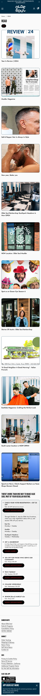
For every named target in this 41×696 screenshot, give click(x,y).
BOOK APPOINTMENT (13, 510)
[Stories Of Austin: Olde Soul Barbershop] (20, 312)
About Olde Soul (6, 624)
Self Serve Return (6, 647)
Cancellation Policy (7, 628)
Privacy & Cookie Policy (9, 659)
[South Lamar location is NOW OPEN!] (20, 429)
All (4, 26)
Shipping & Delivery (7, 642)
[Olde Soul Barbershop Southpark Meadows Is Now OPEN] (20, 196)
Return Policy (5, 645)
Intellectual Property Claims (10, 666)
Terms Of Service (6, 661)
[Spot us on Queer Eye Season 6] (20, 274)
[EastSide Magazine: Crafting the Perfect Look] (20, 391)
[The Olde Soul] (20, 9)
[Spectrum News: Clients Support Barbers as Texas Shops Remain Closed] (20, 467)
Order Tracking (6, 640)
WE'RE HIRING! (6, 631)
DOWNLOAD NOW (8, 692)
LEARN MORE (10, 551)
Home (3, 16)
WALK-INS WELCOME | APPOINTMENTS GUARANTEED (20, 2)
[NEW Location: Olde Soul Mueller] (20, 236)
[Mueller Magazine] (20, 82)
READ (9, 16)
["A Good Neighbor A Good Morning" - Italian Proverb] (20, 350)
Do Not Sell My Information (10, 668)
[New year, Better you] (20, 158)
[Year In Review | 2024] (20, 44)
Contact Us (4, 650)
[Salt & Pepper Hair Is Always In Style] (20, 120)
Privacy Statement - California (10, 663)
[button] (38, 9)
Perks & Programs (7, 626)
